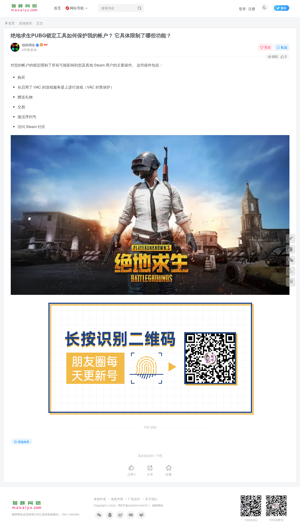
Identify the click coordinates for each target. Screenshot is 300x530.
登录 (242, 8)
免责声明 (117, 499)
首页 (11, 23)
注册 (251, 8)
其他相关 (25, 23)
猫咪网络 (28, 45)
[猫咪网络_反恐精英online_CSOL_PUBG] (26, 505)
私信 (284, 47)
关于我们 (151, 499)
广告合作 (134, 499)
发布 (283, 8)
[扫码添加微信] (290, 260)
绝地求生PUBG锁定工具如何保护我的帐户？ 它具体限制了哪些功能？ (91, 35)
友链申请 (100, 499)
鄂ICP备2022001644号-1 (134, 505)
